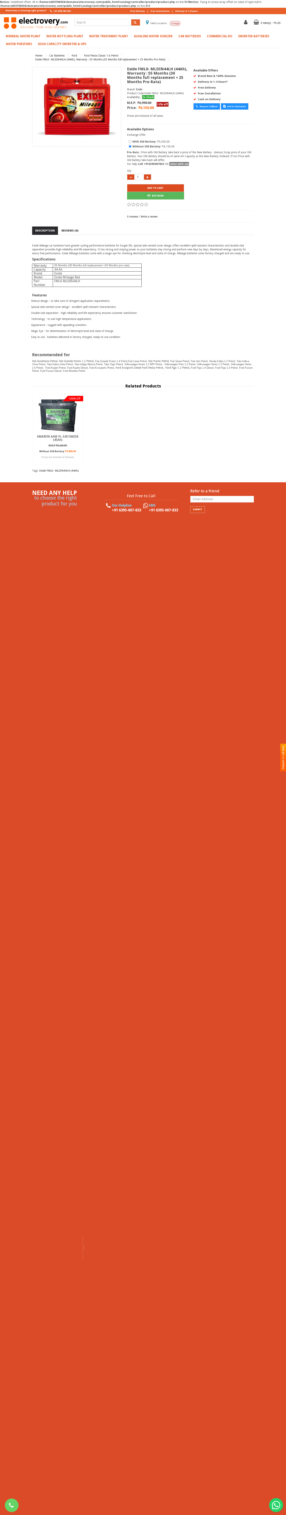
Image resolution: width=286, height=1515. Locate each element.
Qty (129, 170)
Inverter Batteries (253, 36)
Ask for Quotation (236, 106)
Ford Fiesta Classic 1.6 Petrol (101, 55)
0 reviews (132, 216)
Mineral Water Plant (23, 36)
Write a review (149, 216)
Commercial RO (219, 36)
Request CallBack (208, 106)
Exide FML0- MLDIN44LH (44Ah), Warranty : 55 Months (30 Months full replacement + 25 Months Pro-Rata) (100, 59)
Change (175, 23)
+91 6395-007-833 (62, 11)
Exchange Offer (136, 134)
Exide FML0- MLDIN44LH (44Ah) (59, 470)
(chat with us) (179, 163)
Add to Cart (155, 187)
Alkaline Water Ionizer (153, 36)
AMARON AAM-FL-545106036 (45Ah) (57, 438)
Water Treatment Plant (108, 36)
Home (38, 55)
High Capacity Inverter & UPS (62, 44)
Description (45, 230)
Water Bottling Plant (64, 36)
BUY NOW (157, 195)
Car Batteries (189, 36)
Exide (139, 89)
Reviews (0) (69, 230)
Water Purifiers (19, 44)
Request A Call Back (283, 757)
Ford (74, 55)
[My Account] (246, 23)
